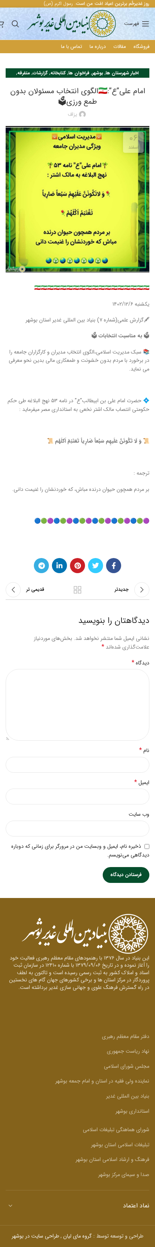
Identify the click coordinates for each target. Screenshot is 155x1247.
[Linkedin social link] (59, 565)
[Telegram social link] (41, 565)
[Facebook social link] (113, 565)
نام (144, 750)
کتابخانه (58, 73)
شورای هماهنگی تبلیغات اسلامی (116, 1130)
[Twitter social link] (95, 565)
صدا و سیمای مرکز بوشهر (123, 1174)
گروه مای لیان (77, 1236)
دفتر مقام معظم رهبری (125, 1036)
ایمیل (141, 782)
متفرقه (23, 73)
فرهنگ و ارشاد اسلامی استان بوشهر (112, 1159)
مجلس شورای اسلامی (126, 1066)
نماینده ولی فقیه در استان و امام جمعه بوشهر (102, 1081)
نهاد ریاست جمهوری (128, 1051)
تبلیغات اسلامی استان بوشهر (120, 1145)
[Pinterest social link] (77, 565)
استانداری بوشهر (132, 1111)
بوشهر (97, 73)
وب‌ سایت (139, 814)
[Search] (15, 23)
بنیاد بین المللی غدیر (127, 1096)
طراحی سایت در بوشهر (35, 1236)
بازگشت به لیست (77, 589)
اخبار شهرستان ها (122, 73)
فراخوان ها (79, 73)
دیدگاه (140, 663)
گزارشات (40, 73)
